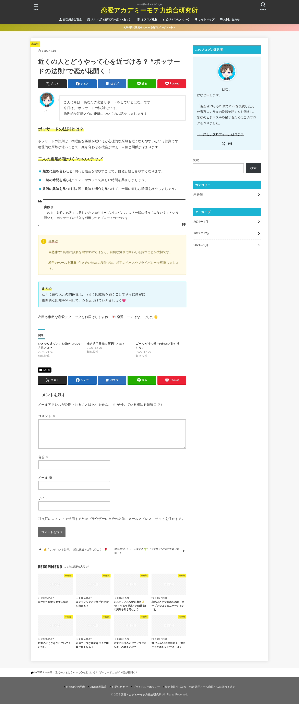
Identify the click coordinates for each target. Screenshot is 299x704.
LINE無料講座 (98, 686)
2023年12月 (201, 233)
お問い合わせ (231, 19)
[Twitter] (223, 143)
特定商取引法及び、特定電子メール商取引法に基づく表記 (200, 686)
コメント (47, 416)
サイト (43, 498)
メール (45, 477)
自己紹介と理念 (72, 19)
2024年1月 (200, 221)
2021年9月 (200, 245)
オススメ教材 (149, 19)
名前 (43, 457)
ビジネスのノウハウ (177, 19)
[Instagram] (230, 143)
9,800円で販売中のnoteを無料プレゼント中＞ (149, 27)
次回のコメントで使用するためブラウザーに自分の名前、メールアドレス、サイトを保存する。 (113, 518)
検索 (196, 160)
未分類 (35, 43)
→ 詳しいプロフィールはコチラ (220, 134)
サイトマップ (206, 19)
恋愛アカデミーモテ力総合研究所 (149, 10)
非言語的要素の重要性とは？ (106, 343)
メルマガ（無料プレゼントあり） (111, 19)
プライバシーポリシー (146, 686)
